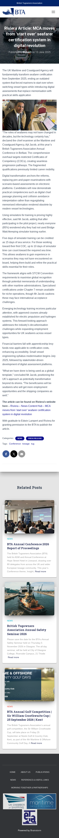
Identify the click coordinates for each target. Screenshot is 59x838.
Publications (42, 772)
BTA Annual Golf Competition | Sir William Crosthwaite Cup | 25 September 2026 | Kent (29, 716)
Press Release (35, 438)
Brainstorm (35, 830)
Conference (15, 443)
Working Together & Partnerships (29, 788)
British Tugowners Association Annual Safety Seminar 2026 (26, 630)
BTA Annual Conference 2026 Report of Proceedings (28, 546)
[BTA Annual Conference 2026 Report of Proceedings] (29, 516)
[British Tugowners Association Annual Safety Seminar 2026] (29, 598)
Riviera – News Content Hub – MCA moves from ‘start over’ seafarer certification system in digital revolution (26, 410)
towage (26, 443)
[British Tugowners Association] (15, 12)
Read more (40, 571)
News (19, 438)
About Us (25, 772)
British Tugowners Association (29, 3)
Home (12, 772)
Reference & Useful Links (35, 780)
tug (32, 443)
